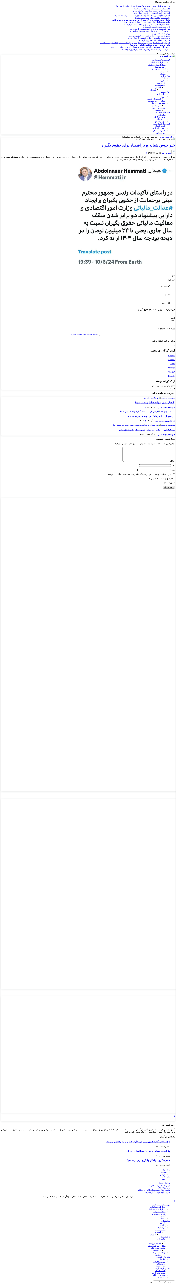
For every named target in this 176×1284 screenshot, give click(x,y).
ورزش (158, 110)
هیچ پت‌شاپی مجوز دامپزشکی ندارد (156, 27)
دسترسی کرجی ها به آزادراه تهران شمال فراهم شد (150, 31)
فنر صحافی (160, 133)
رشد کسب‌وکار (159, 67)
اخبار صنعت (165, 92)
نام (173, 465)
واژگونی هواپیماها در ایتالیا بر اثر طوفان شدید (152, 18)
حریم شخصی (165, 1172)
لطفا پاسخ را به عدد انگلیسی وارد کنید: (160, 479)
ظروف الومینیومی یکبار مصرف (157, 1192)
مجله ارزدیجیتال (164, 1183)
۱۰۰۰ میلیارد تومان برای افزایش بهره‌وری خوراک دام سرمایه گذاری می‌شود (140, 47)
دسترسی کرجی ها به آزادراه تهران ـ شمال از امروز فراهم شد (146, 49)
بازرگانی (162, 78)
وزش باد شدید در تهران (161, 34)
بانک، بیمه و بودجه (167, 137)
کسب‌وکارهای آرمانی (161, 124)
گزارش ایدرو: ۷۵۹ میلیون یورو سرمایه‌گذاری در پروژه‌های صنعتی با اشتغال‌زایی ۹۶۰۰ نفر (135, 43)
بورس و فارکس (159, 117)
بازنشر (162, 1175)
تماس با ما (166, 1177)
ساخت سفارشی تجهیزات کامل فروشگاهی (153, 1190)
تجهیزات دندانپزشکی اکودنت (159, 1186)
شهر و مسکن (160, 121)
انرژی (163, 96)
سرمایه (162, 74)
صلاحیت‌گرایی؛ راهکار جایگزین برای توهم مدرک (151, 11)
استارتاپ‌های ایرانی (157, 62)
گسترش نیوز (166, 153)
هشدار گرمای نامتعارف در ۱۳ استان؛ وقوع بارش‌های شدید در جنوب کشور (141, 20)
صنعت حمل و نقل (158, 103)
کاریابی (162, 71)
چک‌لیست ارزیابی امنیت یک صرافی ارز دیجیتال (151, 9)
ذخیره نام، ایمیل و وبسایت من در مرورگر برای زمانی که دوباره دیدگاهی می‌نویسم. (139, 474)
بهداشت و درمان (158, 108)
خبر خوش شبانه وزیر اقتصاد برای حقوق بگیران (137, 145)
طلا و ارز (161, 115)
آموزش (153, 90)
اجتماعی (157, 87)
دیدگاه (172, 461)
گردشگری (161, 83)
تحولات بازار (165, 76)
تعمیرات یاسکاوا (159, 131)
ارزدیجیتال (161, 119)
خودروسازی (156, 106)
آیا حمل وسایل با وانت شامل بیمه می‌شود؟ (155, 402)
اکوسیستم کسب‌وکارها (161, 60)
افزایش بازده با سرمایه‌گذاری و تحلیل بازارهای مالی (151, 416)
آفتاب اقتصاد (160, 126)
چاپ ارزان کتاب (163, 1188)
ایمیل (172, 470)
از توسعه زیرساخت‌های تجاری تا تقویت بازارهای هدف (149, 38)
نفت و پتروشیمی (154, 99)
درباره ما (166, 1170)
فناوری (162, 81)
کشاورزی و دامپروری (156, 101)
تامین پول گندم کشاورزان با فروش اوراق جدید (152, 13)
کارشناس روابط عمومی (165, 407)
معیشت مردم (160, 85)
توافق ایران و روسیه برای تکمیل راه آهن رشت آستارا (149, 45)
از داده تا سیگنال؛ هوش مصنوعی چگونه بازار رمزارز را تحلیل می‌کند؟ (143, 6)
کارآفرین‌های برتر (158, 69)
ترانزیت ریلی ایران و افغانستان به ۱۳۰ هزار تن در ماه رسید (147, 22)
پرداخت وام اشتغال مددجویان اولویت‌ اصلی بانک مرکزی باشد (146, 24)
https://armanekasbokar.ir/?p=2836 (84, 335)
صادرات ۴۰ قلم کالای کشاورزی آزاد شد (154, 40)
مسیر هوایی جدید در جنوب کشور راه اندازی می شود (149, 36)
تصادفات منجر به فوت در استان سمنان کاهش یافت (150, 29)
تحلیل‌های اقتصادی (163, 112)
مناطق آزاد (161, 94)
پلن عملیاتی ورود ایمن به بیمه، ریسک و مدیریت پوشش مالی (147, 429)
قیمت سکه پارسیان (157, 128)
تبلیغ (163, 1179)
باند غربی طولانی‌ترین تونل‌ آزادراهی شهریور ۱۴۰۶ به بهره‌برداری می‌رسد (142, 15)
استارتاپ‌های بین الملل (156, 65)
